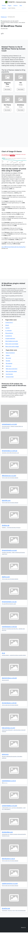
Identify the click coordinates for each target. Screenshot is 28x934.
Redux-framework (10, 352)
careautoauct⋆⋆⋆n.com (9, 424)
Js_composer (8, 330)
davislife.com (6, 500)
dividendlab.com (7, 832)
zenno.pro (5, 754)
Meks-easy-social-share (11, 368)
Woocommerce (9, 333)
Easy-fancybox (9, 374)
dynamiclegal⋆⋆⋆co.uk (9, 602)
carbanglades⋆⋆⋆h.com (9, 806)
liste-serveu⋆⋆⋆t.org (8, 728)
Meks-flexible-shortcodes (11, 341)
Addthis (8, 355)
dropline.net (6, 908)
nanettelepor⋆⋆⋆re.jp (9, 781)
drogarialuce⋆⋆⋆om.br (9, 703)
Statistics (4, 8)
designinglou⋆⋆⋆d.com (9, 678)
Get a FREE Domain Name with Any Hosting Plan (13, 247)
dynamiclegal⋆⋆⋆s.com (9, 550)
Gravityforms (8, 336)
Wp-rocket (8, 358)
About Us (23, 927)
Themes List (4, 17)
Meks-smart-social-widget (11, 344)
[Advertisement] (14, 130)
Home (4, 925)
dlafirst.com (6, 577)
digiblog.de (5, 525)
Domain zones (23, 925)
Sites (21, 5)
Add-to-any (8, 366)
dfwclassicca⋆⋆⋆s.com (9, 475)
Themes (4, 5)
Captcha (7, 328)
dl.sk (3, 653)
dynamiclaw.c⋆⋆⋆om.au (9, 451)
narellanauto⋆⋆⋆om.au (9, 626)
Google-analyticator (10, 338)
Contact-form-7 (9, 322)
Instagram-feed (9, 376)
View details (7, 89)
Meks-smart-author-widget (12, 346)
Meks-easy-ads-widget (11, 371)
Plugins (9, 5)
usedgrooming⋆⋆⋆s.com (10, 883)
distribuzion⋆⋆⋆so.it (8, 858)
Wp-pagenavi (9, 363)
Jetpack (7, 325)
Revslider (8, 360)
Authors (16, 5)
